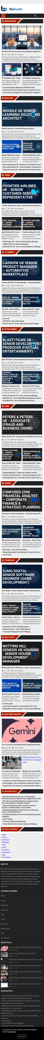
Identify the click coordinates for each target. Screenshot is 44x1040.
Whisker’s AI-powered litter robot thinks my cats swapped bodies (32, 771)
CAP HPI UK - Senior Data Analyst (13, 321)
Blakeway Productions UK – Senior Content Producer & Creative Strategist (11, 386)
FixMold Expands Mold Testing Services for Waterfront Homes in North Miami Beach (20, 811)
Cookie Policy (12, 1032)
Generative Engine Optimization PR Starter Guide (19, 87)
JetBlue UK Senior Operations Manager (16, 244)
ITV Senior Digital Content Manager (14, 821)
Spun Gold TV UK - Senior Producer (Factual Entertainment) (32, 386)
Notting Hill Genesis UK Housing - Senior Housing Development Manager (22, 668)
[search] (35, 16)
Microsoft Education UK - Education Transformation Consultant (22, 164)
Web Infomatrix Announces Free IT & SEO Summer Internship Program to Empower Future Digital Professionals (21, 797)
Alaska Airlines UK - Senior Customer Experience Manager (22, 246)
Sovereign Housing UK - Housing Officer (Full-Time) (20, 706)
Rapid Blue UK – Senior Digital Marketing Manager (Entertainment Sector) (22, 398)
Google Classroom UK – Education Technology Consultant (22, 169)
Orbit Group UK (7, 704)
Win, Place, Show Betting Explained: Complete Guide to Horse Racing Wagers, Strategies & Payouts (20, 802)
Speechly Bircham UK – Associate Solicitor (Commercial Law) (22, 478)
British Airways (7, 819)
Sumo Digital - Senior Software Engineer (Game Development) (22, 591)
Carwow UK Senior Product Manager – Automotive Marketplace (22, 283)
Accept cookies (22, 1036)
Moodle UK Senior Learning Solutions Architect (18, 128)
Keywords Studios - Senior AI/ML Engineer (16, 629)
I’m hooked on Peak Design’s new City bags (11, 771)
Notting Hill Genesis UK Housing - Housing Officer (32, 694)
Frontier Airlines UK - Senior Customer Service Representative (22, 206)
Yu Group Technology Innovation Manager (16, 632)
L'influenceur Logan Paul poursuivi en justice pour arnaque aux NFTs (22, 781)
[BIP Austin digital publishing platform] (12, 8)
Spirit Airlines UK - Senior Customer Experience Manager (11, 232)
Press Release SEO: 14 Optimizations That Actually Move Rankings (11, 78)
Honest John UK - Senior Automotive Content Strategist (21, 323)
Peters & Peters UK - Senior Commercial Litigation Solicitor (11, 463)
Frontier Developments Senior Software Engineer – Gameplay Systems (32, 617)
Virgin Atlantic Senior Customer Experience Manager (20, 824)
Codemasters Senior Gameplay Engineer (16, 627)
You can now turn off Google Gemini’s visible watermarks (21, 745)
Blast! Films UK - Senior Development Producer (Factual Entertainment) (22, 360)
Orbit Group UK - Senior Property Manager (11, 694)
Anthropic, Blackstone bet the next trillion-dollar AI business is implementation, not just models (19, 806)
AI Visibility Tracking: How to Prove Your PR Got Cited (32, 78)
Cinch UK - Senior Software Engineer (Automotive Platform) (11, 309)
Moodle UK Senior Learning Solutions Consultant (11, 155)
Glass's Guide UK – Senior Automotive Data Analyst (32, 309)
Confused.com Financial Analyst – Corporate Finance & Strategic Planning (22, 514)
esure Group (7, 555)
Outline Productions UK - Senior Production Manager (20, 395)
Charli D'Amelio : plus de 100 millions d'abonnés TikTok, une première (22, 783)
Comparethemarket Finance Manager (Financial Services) (21, 552)
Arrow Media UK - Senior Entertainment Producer (19, 400)
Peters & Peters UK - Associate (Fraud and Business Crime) (22, 437)
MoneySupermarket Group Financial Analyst (11, 540)
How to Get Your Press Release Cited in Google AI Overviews (22, 90)
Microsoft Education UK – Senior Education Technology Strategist (22, 167)
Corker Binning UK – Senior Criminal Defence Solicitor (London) (32, 463)
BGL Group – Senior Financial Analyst (15, 550)
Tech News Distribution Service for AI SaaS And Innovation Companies (21, 815)
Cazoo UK (6, 318)
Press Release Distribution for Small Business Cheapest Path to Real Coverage (22, 92)
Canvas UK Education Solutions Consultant (32, 155)
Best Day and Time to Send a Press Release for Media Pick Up (22, 51)
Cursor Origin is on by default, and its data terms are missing (26, 984)
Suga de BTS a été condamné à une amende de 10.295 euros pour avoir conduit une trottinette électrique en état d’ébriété (22, 786)
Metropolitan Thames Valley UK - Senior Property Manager (22, 709)
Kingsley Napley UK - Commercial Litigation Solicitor (20, 473)
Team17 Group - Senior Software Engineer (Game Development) (11, 617)
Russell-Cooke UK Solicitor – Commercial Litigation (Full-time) (22, 475)
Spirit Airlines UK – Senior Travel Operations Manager (20, 241)
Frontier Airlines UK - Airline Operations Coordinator (32, 232)
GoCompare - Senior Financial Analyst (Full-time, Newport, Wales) (32, 540)
